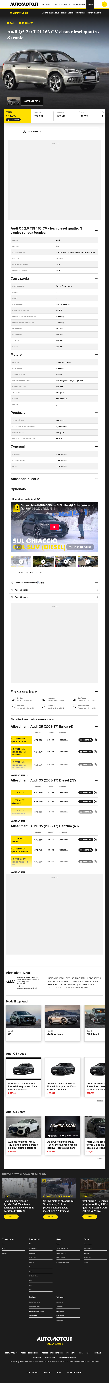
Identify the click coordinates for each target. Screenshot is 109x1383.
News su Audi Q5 (68, 984)
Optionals (18, 489)
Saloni (59, 1239)
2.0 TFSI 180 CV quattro (18, 839)
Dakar (31, 1267)
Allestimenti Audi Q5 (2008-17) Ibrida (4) (42, 726)
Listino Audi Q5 (54, 987)
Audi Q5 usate (21, 589)
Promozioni (59, 1320)
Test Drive (94, 978)
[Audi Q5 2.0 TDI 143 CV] (95, 792)
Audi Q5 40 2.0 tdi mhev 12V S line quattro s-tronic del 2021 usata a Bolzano (23, 1144)
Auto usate (59, 1306)
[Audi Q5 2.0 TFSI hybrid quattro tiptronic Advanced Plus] (95, 764)
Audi (12, 23)
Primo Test (88, 1196)
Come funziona (88, 1244)
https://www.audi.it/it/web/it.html (27, 988)
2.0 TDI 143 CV (17, 792)
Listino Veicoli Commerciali (36, 1311)
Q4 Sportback (55, 1033)
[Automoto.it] (24, 4)
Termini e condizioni (29, 1353)
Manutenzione (87, 1248)
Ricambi (64, 981)
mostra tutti (18, 775)
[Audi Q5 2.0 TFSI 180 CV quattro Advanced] (95, 850)
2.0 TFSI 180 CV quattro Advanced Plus (19, 862)
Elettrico (4, 1253)
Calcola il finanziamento (26, 582)
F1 (30, 1244)
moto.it (47, 1372)
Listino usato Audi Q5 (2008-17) (78, 987)
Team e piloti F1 (33, 1258)
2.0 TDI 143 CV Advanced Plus (18, 811)
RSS (88, 1353)
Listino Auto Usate (34, 1306)
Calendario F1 (33, 1248)
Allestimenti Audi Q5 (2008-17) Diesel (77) (43, 780)
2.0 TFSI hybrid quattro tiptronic (18, 740)
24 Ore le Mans (33, 1276)
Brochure (53, 984)
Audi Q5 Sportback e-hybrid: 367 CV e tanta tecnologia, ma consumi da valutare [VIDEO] (19, 1206)
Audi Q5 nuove (21, 596)
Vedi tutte (100, 1101)
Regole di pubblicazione (52, 1353)
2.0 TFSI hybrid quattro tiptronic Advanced (18, 752)
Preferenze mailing (67, 1358)
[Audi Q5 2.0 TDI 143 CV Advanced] (95, 801)
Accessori (53, 981)
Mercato (60, 1297)
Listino (32, 1297)
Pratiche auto (87, 1258)
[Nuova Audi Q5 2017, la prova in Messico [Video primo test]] (88, 561)
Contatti (37, 1358)
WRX (30, 1289)
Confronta (15, 120)
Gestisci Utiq (50, 1358)
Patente (86, 1262)
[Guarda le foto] (13, 101)
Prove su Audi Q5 (87, 984)
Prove (3, 1248)
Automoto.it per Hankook (58, 1196)
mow (59, 1372)
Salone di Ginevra (61, 1253)
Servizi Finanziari (90, 981)
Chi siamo (97, 1353)
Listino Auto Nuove (34, 1302)
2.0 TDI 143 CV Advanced (17, 801)
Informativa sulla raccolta (11, 1381)
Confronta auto (94, 12)
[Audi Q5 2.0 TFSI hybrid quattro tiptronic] (95, 740)
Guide (86, 1239)
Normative (86, 1253)
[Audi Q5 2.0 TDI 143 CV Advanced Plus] (95, 812)
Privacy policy (11, 1353)
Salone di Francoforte (62, 1248)
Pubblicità (70, 1353)
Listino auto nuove (50, 12)
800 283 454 (21, 984)
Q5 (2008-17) (27, 23)
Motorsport (34, 1239)
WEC (30, 1280)
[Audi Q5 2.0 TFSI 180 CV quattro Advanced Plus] (95, 861)
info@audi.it (20, 986)
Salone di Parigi (60, 1258)
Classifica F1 (33, 1253)
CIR (30, 1271)
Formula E (32, 1262)
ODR (81, 1353)
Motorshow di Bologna (62, 1262)
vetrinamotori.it (74, 1372)
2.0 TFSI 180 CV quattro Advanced (19, 850)
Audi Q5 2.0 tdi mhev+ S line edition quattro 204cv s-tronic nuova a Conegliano (22, 1088)
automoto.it (32, 1372)
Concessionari (60, 1316)
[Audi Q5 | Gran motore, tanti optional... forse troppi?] (65, 561)
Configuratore (79, 978)
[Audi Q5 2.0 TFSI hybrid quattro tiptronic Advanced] (95, 751)
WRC (30, 1285)
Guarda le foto (32, 101)
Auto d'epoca (60, 1311)
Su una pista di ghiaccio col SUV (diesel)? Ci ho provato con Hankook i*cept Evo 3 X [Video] (58, 1206)
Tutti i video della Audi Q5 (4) (26, 572)
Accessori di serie (25, 478)
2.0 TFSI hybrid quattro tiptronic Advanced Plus (18, 765)
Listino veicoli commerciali (73, 12)
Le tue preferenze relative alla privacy (41, 1381)
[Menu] (4, 4)
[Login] (104, 4)
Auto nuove (59, 1302)
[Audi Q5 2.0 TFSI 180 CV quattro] (95, 839)
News (7, 1196)
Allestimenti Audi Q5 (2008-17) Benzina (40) (45, 826)
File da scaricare (24, 691)
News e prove (8, 1239)
